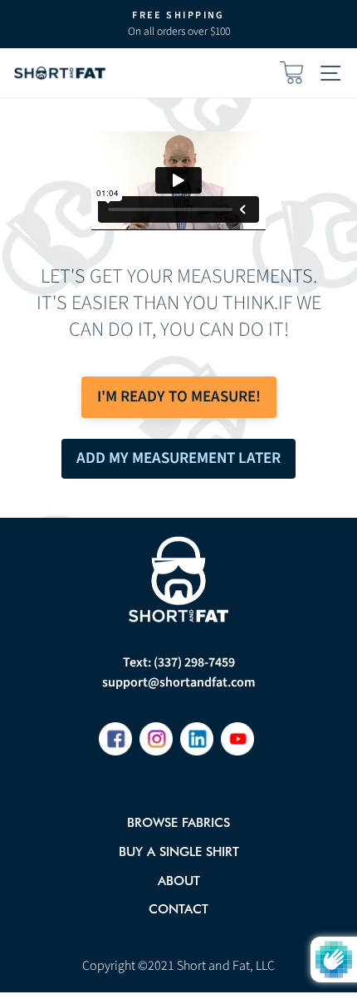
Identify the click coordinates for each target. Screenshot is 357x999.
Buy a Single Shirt (179, 851)
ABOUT (179, 880)
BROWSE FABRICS (178, 822)
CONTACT (178, 909)
